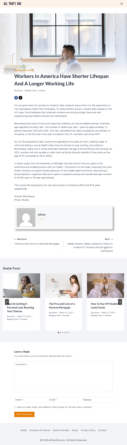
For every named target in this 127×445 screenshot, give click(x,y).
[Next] (120, 302)
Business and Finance (24, 70)
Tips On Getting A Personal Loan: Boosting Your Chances (20, 307)
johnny (42, 214)
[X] (20, 98)
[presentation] (21, 285)
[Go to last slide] (7, 302)
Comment (21, 364)
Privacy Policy (88, 430)
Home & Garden (61, 430)
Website (87, 399)
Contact (102, 430)
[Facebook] (16, 98)
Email (53, 399)
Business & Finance (40, 430)
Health (23, 430)
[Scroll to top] (120, 441)
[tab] (58, 332)
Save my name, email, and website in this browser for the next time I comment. (54, 407)
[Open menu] (121, 3)
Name (19, 399)
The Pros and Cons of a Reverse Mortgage (36, 241)
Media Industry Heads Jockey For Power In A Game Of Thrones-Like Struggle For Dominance (90, 245)
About (75, 430)
